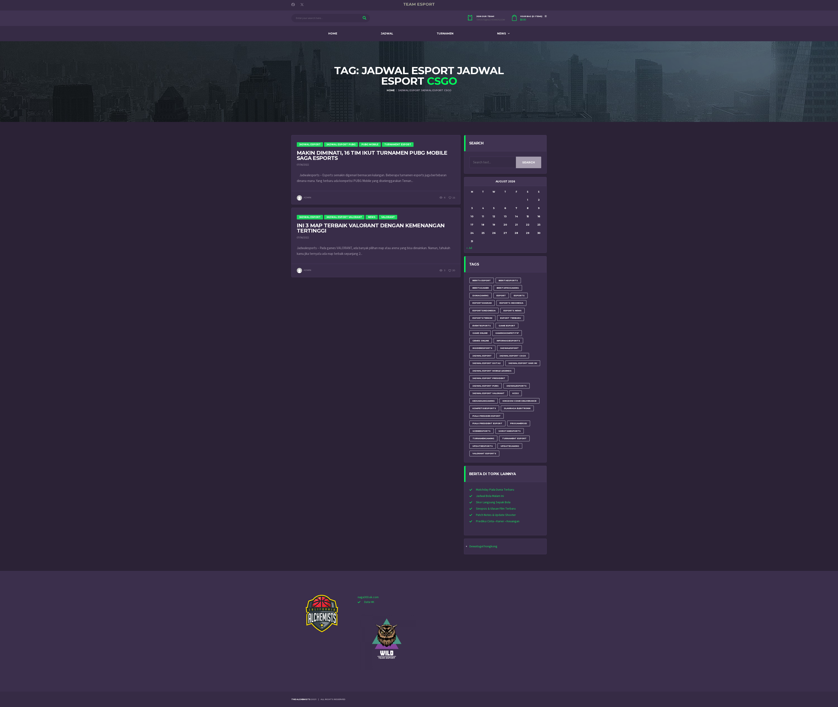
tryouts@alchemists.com (490, 20)
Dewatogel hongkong (483, 546)
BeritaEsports (508, 280)
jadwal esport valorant (488, 393)
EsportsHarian (482, 303)
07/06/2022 (303, 164)
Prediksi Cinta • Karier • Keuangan (497, 521)
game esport (507, 325)
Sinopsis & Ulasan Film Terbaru (496, 509)
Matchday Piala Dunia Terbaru (495, 490)
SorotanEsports (509, 431)
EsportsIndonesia (484, 310)
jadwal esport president (488, 378)
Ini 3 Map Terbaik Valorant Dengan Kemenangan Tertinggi (371, 228)
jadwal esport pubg (485, 386)
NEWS (501, 33)
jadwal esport (482, 355)
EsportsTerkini (482, 318)
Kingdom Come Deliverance (519, 401)
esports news (512, 310)
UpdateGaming (510, 446)
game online (480, 333)
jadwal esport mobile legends (492, 371)
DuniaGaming (480, 295)
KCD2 (515, 393)
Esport (501, 295)
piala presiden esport (486, 416)
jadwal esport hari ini (522, 363)
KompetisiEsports (484, 408)
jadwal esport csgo (513, 355)
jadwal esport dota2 (486, 363)
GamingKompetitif (507, 333)
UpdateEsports (482, 446)
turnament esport (514, 438)
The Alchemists (300, 699)
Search (528, 162)
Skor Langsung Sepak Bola (493, 502)
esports (519, 295)
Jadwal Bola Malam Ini (490, 496)
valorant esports (484, 453)
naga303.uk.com (368, 597)
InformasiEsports (508, 340)
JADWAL (387, 33)
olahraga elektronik (517, 408)
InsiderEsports (482, 348)
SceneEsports (481, 431)
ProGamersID (518, 423)
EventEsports (481, 325)
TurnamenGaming (483, 438)
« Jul (469, 248)
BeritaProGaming (508, 288)
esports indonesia (511, 303)
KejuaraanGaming (483, 401)
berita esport (481, 280)
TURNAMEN (445, 33)
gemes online (480, 340)
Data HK (369, 602)
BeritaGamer (480, 288)
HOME (332, 33)
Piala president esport (487, 423)
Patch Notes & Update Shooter (496, 515)
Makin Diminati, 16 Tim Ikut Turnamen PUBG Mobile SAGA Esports (372, 155)
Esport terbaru (510, 318)
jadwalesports (517, 386)
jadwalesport (509, 348)
